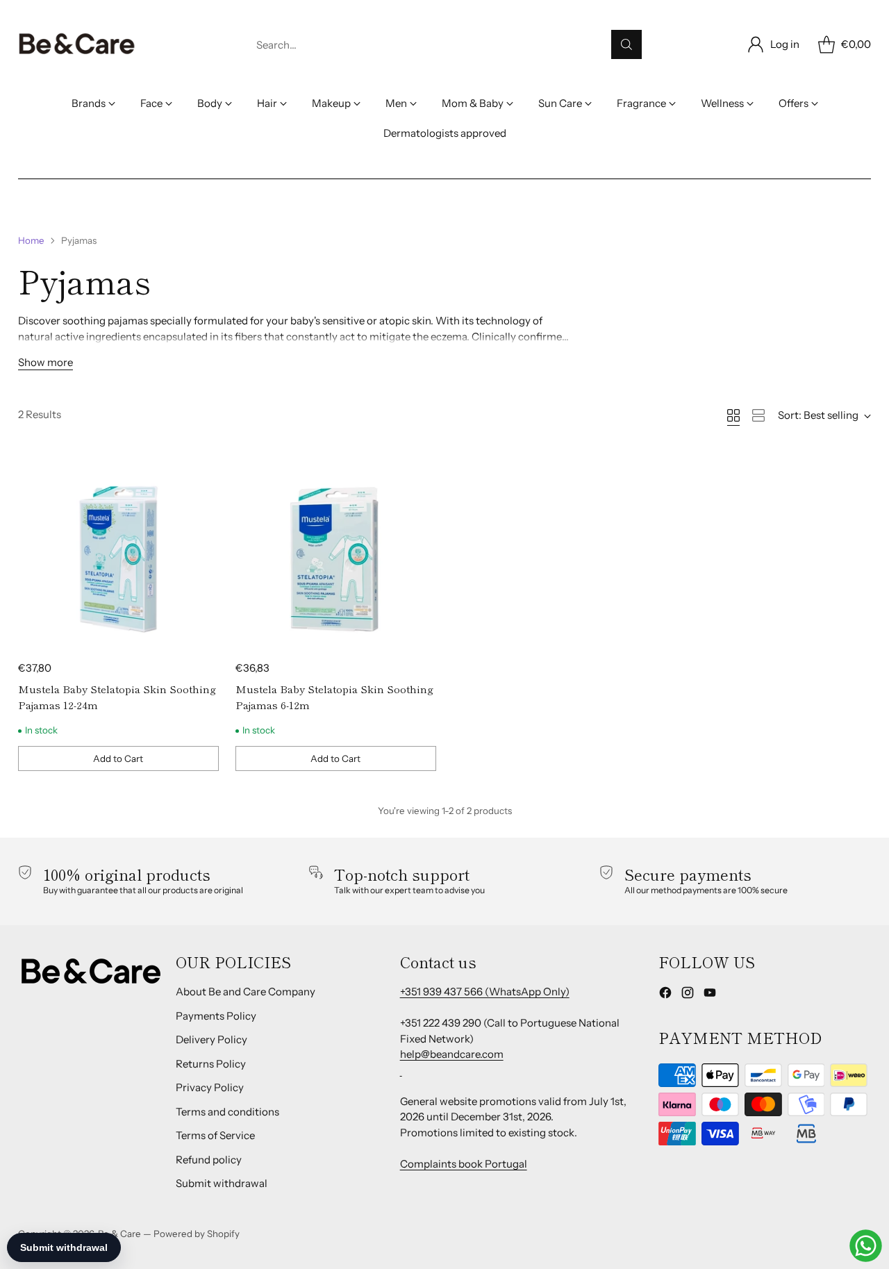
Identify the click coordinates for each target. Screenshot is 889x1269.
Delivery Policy (211, 1039)
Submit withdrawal (221, 1183)
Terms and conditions (227, 1111)
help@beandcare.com (452, 1054)
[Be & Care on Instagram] (687, 995)
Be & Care (119, 1233)
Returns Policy (211, 1063)
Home (31, 240)
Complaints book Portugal (463, 1163)
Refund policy (209, 1159)
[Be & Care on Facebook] (665, 995)
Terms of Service (215, 1135)
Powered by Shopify (196, 1233)
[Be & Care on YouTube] (709, 995)
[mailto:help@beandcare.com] (401, 1070)
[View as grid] (733, 415)
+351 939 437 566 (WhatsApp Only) (485, 991)
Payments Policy (216, 1015)
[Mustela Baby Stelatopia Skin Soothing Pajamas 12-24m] (118, 551)
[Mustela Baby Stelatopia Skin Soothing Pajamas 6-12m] (335, 551)
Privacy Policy (210, 1087)
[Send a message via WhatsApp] (865, 1245)
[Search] (626, 44)
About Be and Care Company (245, 991)
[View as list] (758, 415)
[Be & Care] (77, 44)
